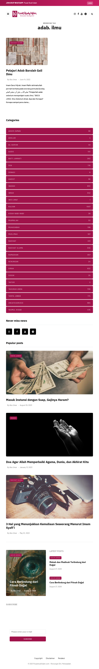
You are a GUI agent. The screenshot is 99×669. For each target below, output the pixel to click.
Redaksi (61, 658)
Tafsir (49, 282)
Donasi (49, 172)
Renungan (49, 262)
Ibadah (49, 186)
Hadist (49, 179)
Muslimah (49, 234)
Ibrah (49, 193)
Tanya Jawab (49, 296)
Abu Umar (13, 79)
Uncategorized (49, 303)
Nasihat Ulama (17, 42)
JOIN (90, 3)
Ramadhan (49, 255)
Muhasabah (49, 227)
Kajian (49, 207)
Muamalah (49, 220)
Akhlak (49, 138)
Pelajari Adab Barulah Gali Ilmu (24, 72)
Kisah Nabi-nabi (49, 213)
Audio (49, 152)
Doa (49, 165)
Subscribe (28, 639)
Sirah (49, 268)
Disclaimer (50, 658)
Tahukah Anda (49, 289)
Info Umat (49, 200)
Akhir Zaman (49, 131)
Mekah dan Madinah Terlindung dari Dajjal (68, 563)
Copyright (38, 658)
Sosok (49, 275)
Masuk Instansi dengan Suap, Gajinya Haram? (37, 400)
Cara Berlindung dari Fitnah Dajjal (22, 583)
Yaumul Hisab (49, 310)
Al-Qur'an (49, 145)
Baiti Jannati (49, 158)
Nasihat (49, 241)
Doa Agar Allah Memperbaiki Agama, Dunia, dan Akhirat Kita (47, 462)
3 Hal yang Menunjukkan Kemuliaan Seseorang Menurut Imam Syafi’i (48, 526)
